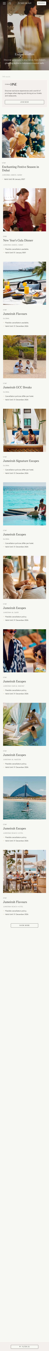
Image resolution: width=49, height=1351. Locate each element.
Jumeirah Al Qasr (11, 613)
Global (6, 319)
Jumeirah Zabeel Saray (12, 175)
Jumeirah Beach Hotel (13, 833)
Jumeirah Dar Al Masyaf (13, 686)
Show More (24, 925)
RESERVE (41, 3)
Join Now (24, 102)
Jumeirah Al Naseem (12, 760)
